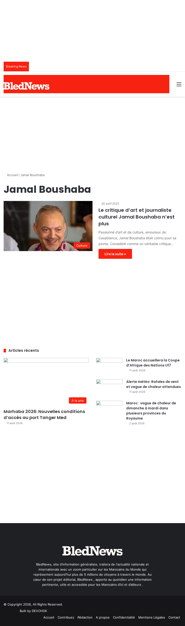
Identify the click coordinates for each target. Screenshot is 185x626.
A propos (103, 617)
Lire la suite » (115, 254)
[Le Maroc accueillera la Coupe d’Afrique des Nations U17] (109, 367)
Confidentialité (124, 617)
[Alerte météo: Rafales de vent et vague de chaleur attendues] (109, 388)
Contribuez (66, 617)
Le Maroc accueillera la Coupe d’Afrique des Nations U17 (153, 363)
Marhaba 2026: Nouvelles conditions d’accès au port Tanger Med (44, 414)
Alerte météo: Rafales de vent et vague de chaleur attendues (153, 384)
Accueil (12, 175)
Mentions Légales (151, 617)
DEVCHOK (39, 611)
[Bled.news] (26, 86)
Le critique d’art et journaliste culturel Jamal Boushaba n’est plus (137, 217)
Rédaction (85, 617)
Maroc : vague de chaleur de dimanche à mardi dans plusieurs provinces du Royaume (151, 411)
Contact (174, 617)
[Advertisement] (92, 132)
